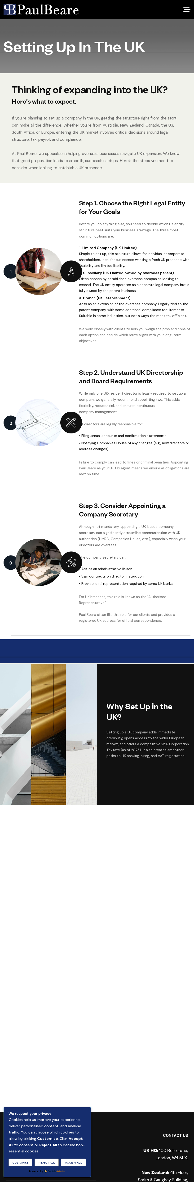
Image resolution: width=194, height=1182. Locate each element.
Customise (20, 1162)
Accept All (73, 1162)
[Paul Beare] (41, 9)
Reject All (47, 1162)
